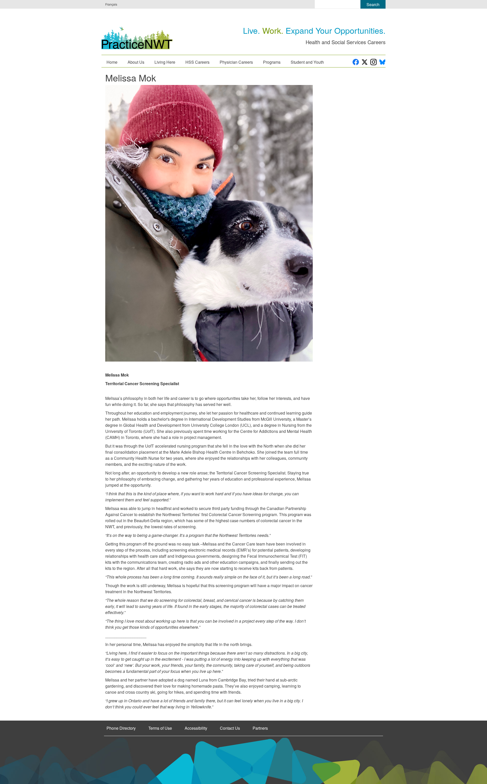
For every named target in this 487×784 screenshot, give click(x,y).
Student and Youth (307, 62)
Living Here (164, 62)
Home (112, 62)
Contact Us (230, 728)
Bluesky (382, 62)
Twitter (364, 62)
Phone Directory (121, 728)
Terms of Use (160, 728)
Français (111, 4)
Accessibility (196, 728)
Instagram (373, 62)
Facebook (356, 62)
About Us (136, 62)
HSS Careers (197, 62)
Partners (260, 728)
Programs (272, 62)
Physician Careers (236, 62)
